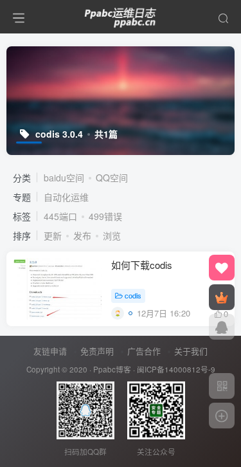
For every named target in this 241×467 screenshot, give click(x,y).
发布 (82, 235)
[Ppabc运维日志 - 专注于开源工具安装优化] (121, 14)
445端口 (60, 216)
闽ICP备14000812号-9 (176, 369)
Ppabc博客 (112, 369)
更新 (53, 235)
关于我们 (191, 351)
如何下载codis (141, 264)
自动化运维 (66, 196)
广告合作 (144, 351)
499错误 (105, 216)
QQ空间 (112, 177)
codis (133, 295)
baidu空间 (64, 177)
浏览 (112, 235)
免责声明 (97, 351)
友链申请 (50, 351)
